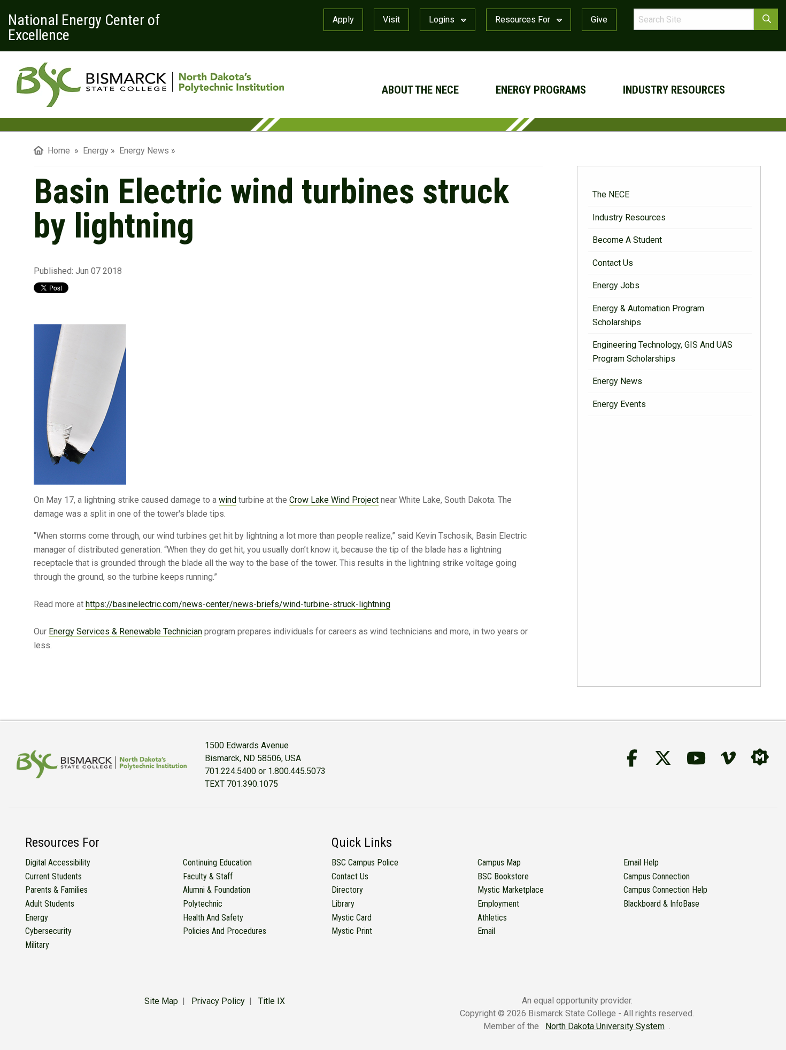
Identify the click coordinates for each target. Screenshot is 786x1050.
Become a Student (627, 240)
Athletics (492, 918)
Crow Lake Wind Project (334, 500)
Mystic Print (352, 931)
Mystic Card (352, 918)
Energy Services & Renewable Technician (125, 631)
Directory (347, 890)
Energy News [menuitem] (144, 150)
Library (343, 904)
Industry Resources (674, 89)
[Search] (765, 19)
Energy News (617, 381)
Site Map (161, 1001)
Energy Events (619, 404)
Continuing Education (217, 862)
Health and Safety (213, 918)
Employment (498, 904)
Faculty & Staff (208, 876)
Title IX (271, 1001)
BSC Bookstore (503, 876)
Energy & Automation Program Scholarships (648, 315)
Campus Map (499, 862)
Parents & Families (56, 890)
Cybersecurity (48, 931)
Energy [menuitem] (96, 150)
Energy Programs (541, 89)
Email (486, 931)
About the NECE (420, 89)
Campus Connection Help (665, 890)
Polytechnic (202, 904)
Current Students (53, 876)
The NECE (610, 194)
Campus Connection (656, 876)
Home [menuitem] (56, 150)
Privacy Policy (218, 1001)
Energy (36, 918)
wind (227, 500)
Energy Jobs (615, 285)
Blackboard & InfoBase (661, 904)
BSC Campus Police (365, 862)
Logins (443, 19)
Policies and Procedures (224, 931)
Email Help (641, 862)
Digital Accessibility (57, 862)
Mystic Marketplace (510, 890)
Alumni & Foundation (216, 890)
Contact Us (612, 263)
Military (37, 945)
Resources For (523, 19)
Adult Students (49, 904)
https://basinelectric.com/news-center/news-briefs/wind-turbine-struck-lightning (238, 604)
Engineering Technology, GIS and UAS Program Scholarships (662, 352)
